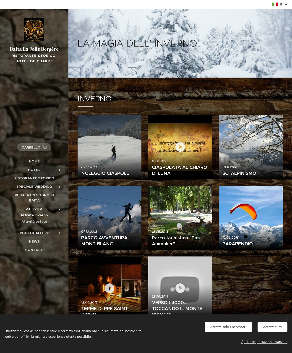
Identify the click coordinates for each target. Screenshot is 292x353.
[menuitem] (34, 161)
